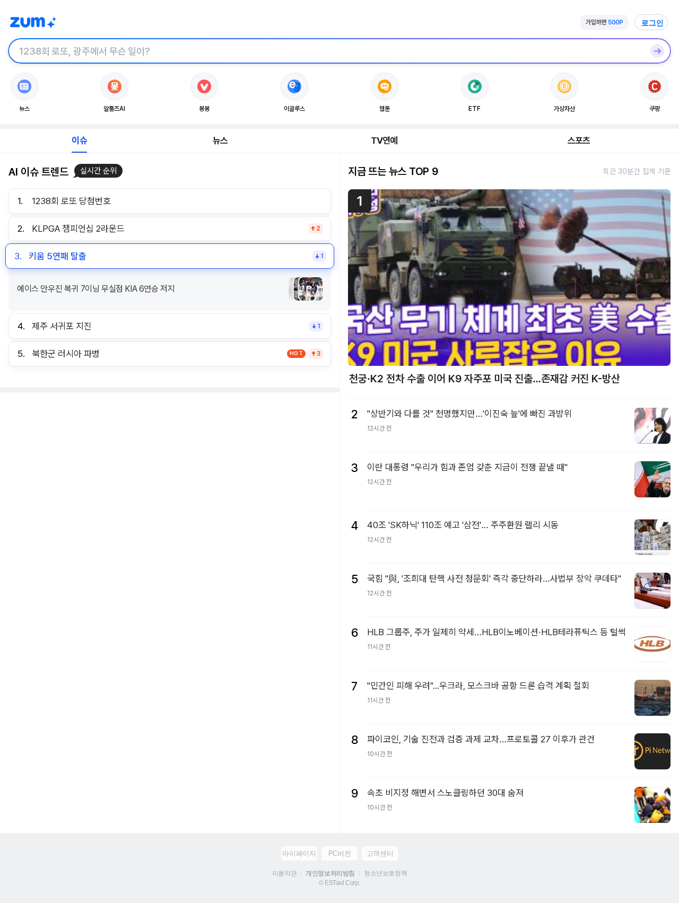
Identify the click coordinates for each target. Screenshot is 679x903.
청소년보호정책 (385, 873)
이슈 (79, 140)
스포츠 (579, 140)
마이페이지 (299, 853)
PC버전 (339, 853)
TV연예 (384, 140)
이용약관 (284, 873)
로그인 (652, 23)
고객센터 (380, 853)
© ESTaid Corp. (339, 883)
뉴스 (220, 140)
